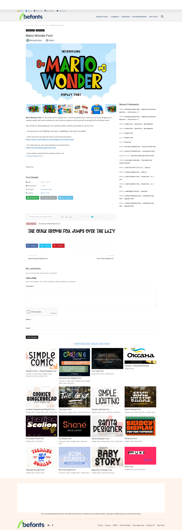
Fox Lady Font (98, 371)
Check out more (49, 198)
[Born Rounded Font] (74, 457)
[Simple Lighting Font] (107, 397)
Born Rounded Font (67, 470)
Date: (29, 182)
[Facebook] (52, 525)
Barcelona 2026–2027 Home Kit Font (143, 156)
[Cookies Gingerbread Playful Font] (41, 397)
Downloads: (32, 186)
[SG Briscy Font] (140, 426)
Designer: (31, 189)
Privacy (108, 525)
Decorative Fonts (64, 441)
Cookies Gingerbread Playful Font (40, 409)
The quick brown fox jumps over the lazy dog (72, 231)
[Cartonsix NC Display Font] (74, 362)
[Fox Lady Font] (107, 358)
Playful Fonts (44, 25)
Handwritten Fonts (32, 376)
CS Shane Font (65, 438)
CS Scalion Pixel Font (35, 438)
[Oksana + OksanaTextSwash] (140, 356)
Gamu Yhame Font (133, 409)
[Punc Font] (140, 456)
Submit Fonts (62, 11)
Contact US (150, 525)
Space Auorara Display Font (38, 258)
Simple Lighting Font (100, 409)
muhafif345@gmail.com (34, 156)
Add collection (66, 198)
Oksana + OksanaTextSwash (137, 366)
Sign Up (28, 11)
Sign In (20, 11)
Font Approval (138, 525)
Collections (125, 16)
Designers (115, 16)
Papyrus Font (129, 133)
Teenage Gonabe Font (35, 470)
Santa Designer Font (100, 438)
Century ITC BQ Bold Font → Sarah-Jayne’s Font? (140, 151)
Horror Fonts (40, 473)
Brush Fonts (63, 412)
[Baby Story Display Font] (107, 457)
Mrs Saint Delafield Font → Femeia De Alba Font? (140, 147)
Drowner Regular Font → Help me (136, 172)
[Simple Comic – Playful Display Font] (41, 358)
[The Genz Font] (74, 397)
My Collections (50, 11)
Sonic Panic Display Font (105, 258)
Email (28, 328)
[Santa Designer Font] (107, 426)
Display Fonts (30, 30)
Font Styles (34, 25)
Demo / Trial (45, 193)
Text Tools (153, 16)
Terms (100, 525)
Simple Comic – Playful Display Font (41, 371)
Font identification (139, 16)
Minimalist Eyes (46, 189)
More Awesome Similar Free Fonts (92, 344)
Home (27, 25)
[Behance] (49, 525)
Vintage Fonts (150, 412)
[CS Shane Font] (74, 426)
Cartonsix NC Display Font (70, 378)
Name (28, 319)
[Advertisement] (135, 64)
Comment (30, 286)
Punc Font (129, 466)
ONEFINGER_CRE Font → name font (136, 191)
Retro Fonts (138, 441)
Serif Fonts (116, 412)
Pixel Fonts (39, 441)
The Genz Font (65, 409)
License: (30, 193)
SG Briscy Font (131, 438)
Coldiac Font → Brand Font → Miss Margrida (139, 124)
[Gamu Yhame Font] (140, 397)
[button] (162, 17)
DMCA (115, 525)
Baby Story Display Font (102, 470)
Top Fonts (161, 525)
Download (33, 198)
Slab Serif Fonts (140, 412)
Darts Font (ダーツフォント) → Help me (138, 167)
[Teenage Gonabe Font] (41, 457)
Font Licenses (125, 525)
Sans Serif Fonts (68, 383)
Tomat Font (127, 142)
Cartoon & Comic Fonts (34, 374)
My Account (39, 11)
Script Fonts (43, 376)
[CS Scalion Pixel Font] (41, 426)
